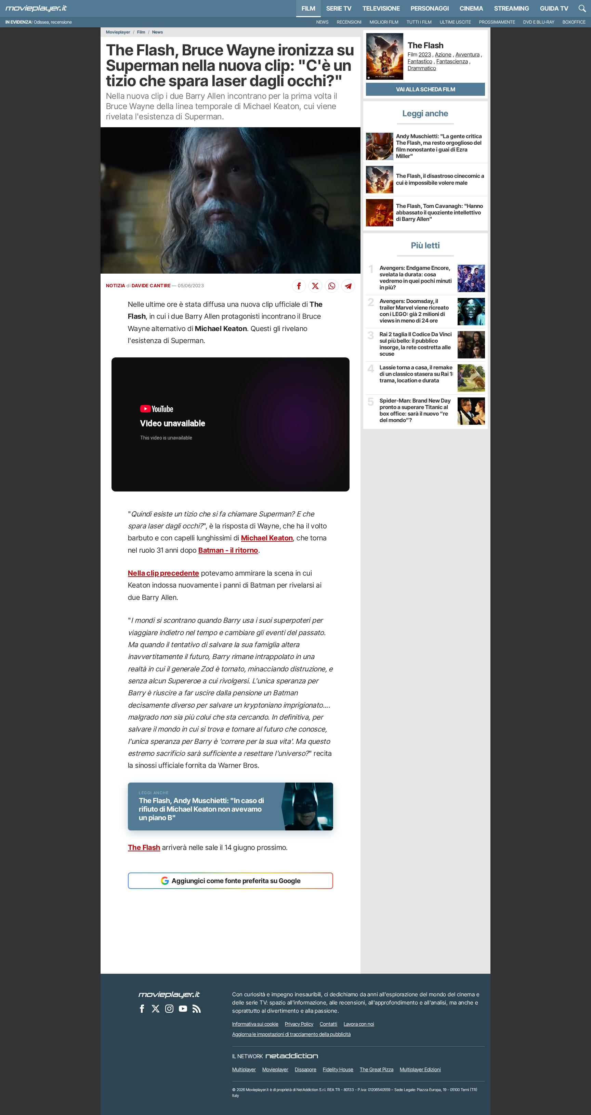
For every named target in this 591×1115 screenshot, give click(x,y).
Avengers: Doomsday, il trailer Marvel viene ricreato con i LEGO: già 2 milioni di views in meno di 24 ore (414, 311)
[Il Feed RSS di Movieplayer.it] (196, 1008)
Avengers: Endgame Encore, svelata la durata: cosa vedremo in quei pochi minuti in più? (416, 278)
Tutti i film (419, 22)
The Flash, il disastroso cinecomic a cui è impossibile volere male (440, 179)
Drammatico (422, 68)
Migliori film (384, 22)
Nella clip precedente (163, 573)
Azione (443, 54)
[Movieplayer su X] (155, 1008)
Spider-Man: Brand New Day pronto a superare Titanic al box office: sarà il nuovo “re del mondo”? (415, 410)
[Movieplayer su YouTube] (183, 1008)
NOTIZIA (116, 285)
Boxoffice (574, 22)
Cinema (471, 8)
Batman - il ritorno (228, 550)
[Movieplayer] (169, 994)
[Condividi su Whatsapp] (332, 286)
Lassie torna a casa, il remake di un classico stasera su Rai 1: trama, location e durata (417, 374)
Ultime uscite (455, 22)
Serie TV (339, 8)
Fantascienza (452, 61)
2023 (425, 54)
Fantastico (420, 61)
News (322, 22)
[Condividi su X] (315, 286)
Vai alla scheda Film (425, 89)
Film (308, 8)
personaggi (430, 8)
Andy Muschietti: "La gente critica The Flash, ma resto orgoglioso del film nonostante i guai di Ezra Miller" (439, 146)
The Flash (144, 847)
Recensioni (349, 22)
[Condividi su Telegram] (348, 286)
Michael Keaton (267, 538)
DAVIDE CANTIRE (151, 285)
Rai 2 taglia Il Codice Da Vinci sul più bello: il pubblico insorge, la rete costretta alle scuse (416, 344)
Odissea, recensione (53, 22)
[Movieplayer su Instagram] (169, 1008)
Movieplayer (118, 32)
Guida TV (554, 8)
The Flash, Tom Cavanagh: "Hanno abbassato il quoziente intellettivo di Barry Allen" (439, 212)
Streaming (511, 8)
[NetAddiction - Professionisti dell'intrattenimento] (292, 1056)
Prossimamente (497, 22)
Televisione (381, 8)
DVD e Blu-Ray (538, 22)
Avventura (468, 54)
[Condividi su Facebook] (299, 286)
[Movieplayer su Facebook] (142, 1008)
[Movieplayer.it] (36, 8)
